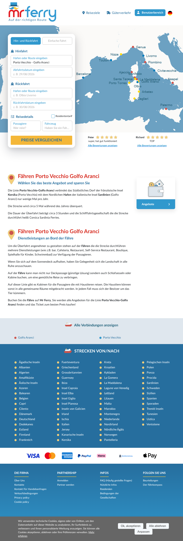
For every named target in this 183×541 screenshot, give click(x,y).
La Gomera (111, 377)
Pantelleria (111, 440)
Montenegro (112, 414)
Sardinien (153, 383)
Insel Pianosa (70, 403)
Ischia (65, 419)
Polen (150, 367)
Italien (65, 424)
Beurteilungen (150, 480)
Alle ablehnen (157, 526)
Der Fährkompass (152, 485)
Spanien (152, 398)
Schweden (153, 388)
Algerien (24, 372)
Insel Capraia (70, 388)
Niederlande (111, 419)
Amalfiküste (26, 377)
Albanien (24, 367)
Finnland (24, 434)
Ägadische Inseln (29, 362)
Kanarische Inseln (73, 434)
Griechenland (70, 367)
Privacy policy (21, 498)
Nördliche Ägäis (114, 429)
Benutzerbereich (152, 12)
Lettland (109, 393)
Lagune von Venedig (116, 388)
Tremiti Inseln (155, 408)
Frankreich (25, 440)
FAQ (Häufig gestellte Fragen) (116, 480)
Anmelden (62, 480)
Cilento (23, 408)
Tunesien (152, 414)
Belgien (23, 398)
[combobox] (41, 62)
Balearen (24, 393)
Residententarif (64, 116)
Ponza (150, 372)
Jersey (66, 429)
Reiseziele (93, 12)
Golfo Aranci (26, 337)
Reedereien (106, 489)
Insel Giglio (68, 398)
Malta (108, 403)
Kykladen (110, 372)
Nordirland (111, 424)
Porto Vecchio (112, 337)
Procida (151, 377)
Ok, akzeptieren (130, 526)
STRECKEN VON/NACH (96, 351)
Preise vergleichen (41, 140)
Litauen (108, 398)
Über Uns (19, 480)
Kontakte (19, 485)
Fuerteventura (70, 362)
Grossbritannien (72, 372)
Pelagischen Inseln (158, 362)
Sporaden (153, 403)
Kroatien (109, 367)
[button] (171, 13)
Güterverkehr (121, 12)
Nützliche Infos (108, 485)
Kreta (107, 362)
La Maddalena (113, 383)
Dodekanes (26, 424)
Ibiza (64, 383)
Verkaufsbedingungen (26, 493)
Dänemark (25, 414)
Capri (22, 403)
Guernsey (68, 377)
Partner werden (65, 485)
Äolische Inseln (28, 383)
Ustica (151, 419)
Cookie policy (21, 502)
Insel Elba (67, 393)
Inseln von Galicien (73, 408)
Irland (65, 414)
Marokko (109, 408)
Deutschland (27, 419)
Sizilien (151, 393)
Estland (23, 429)
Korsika (66, 440)
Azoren (23, 388)
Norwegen (110, 434)
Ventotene (153, 424)
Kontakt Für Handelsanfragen (30, 489)
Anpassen (143, 531)
